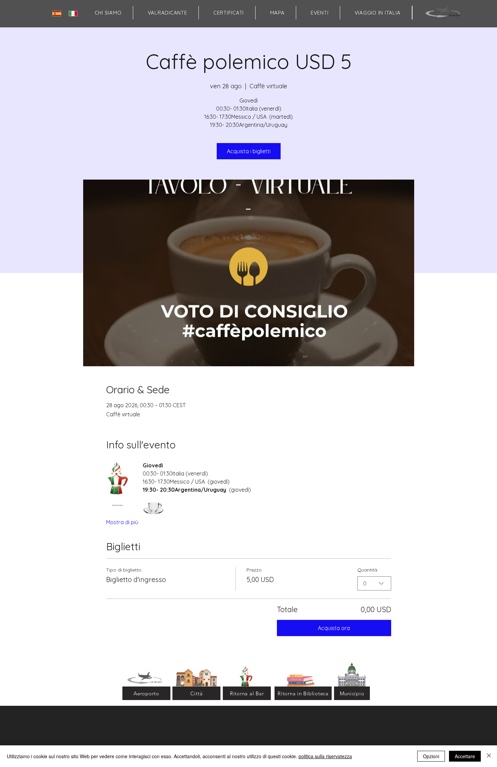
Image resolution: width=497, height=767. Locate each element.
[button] (277, 13)
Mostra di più (122, 522)
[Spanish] (58, 13)
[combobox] (374, 583)
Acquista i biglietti (248, 151)
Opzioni (431, 756)
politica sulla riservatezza (325, 756)
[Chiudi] (489, 756)
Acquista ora (334, 628)
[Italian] (74, 13)
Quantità (367, 570)
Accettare (465, 756)
